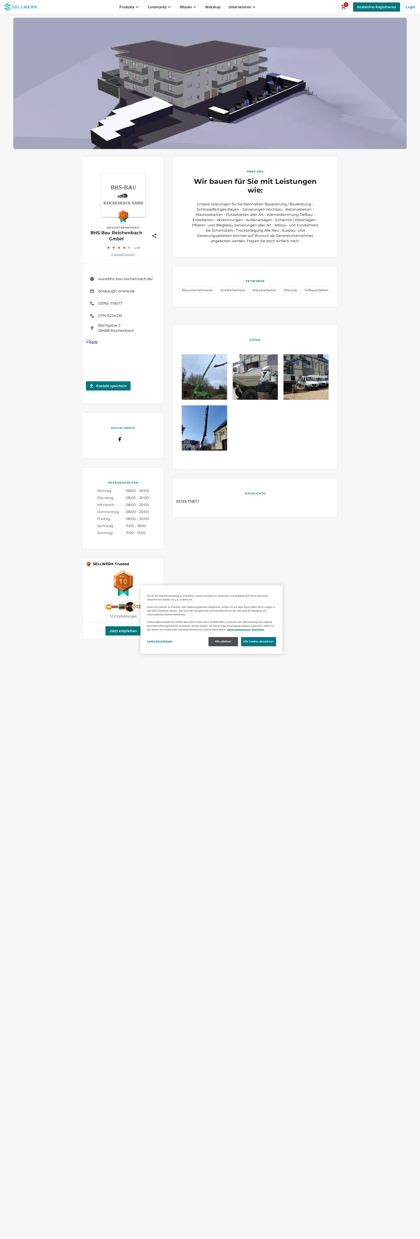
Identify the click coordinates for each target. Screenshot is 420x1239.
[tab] (130, 7)
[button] (123, 630)
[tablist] (188, 7)
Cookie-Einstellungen (159, 641)
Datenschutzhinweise (239, 629)
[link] (123, 279)
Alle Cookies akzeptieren (258, 641)
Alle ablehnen (223, 641)
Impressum (258, 629)
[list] (123, 303)
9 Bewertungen (123, 254)
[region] (211, 619)
